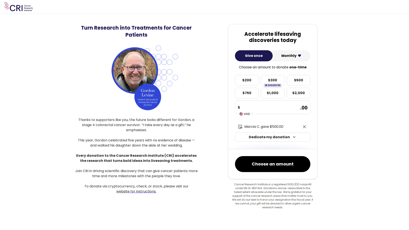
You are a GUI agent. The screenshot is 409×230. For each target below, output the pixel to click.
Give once (254, 55)
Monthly (289, 55)
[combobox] (246, 113)
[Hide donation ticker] (304, 126)
